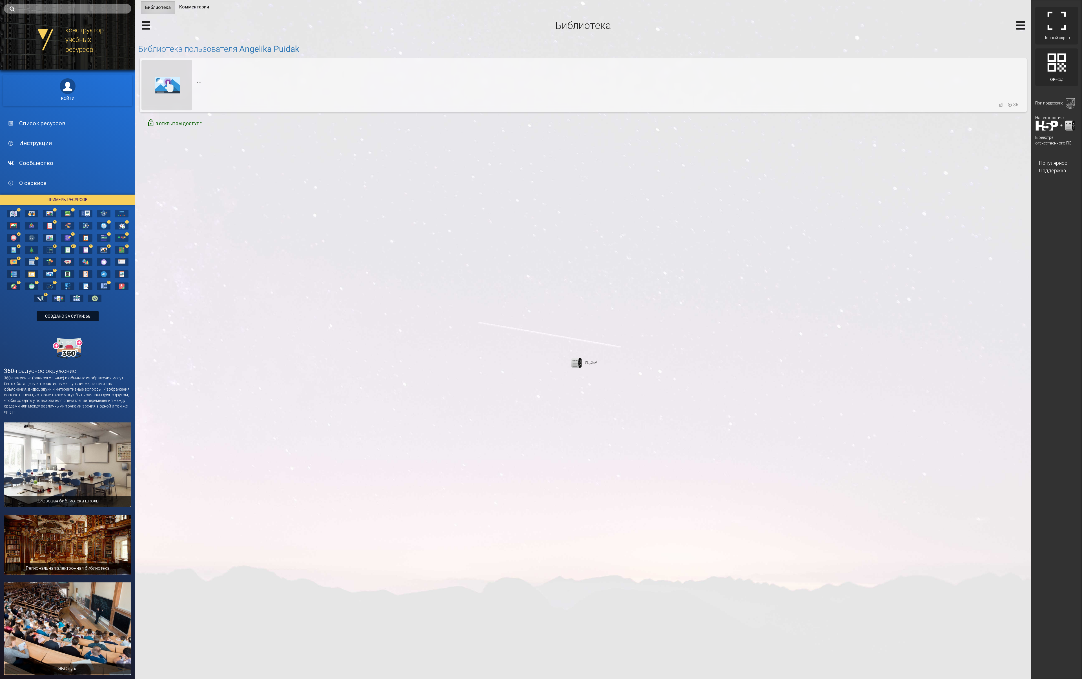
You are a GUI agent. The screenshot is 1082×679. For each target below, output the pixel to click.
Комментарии (194, 7)
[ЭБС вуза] (67, 628)
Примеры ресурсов (68, 199)
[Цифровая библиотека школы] (67, 464)
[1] (14, 213)
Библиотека (160, 9)
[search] (67, 9)
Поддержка (1052, 170)
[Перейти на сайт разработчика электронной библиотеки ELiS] (576, 362)
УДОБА (591, 362)
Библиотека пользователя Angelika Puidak (218, 49)
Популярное (1053, 163)
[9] (41, 298)
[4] (50, 225)
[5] (50, 249)
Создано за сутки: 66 (67, 316)
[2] (14, 237)
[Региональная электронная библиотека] (67, 544)
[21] (68, 249)
